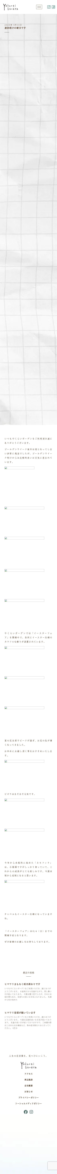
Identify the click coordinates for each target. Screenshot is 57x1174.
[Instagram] (31, 1112)
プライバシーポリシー (28, 1098)
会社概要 (28, 1086)
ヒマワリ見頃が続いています (20, 1012)
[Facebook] (25, 1112)
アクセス (28, 1074)
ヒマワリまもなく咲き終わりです (22, 984)
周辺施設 (28, 1080)
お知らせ (28, 1092)
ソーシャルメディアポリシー (28, 1103)
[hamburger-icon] (39, 7)
